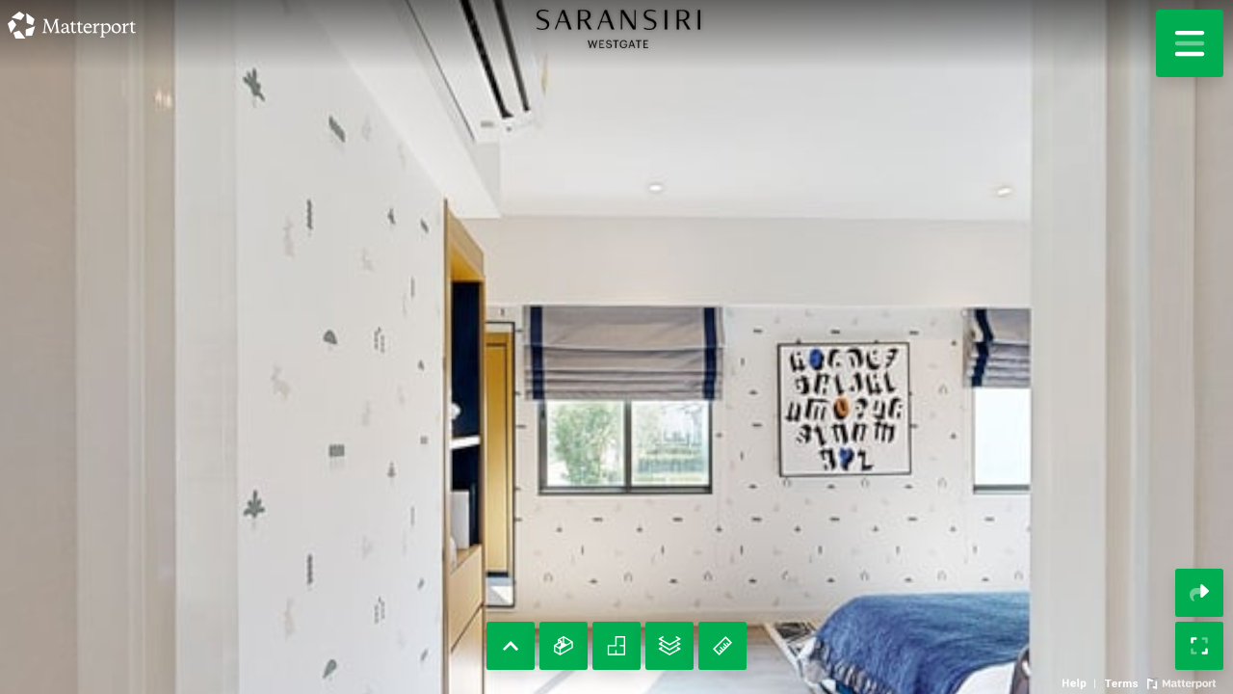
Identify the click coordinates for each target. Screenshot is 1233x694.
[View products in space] (1189, 43)
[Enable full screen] (1199, 646)
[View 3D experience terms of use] (1123, 681)
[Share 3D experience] (1199, 593)
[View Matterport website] (1181, 681)
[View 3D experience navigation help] (1081, 681)
